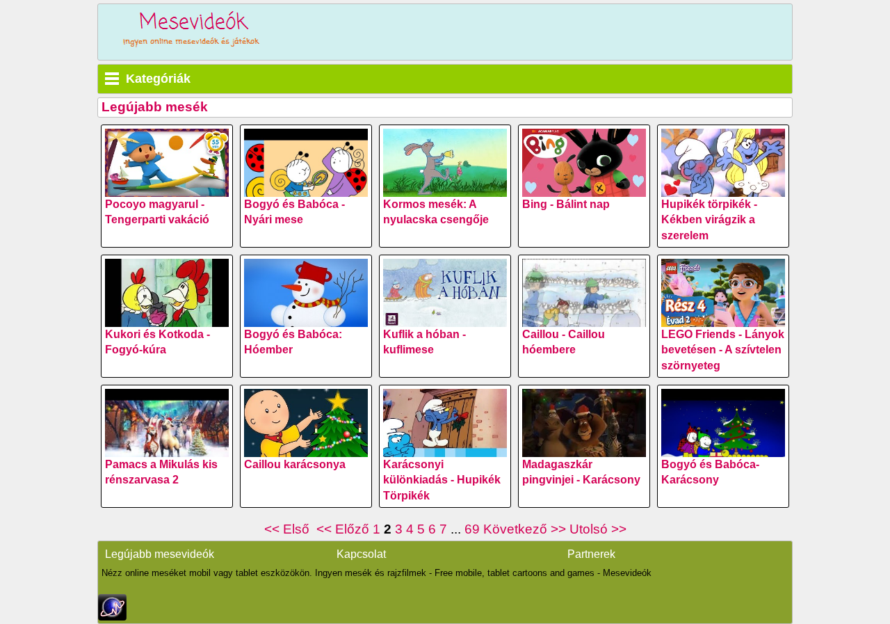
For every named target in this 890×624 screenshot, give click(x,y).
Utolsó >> (597, 529)
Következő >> (524, 529)
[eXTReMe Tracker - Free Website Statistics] (112, 617)
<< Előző (342, 529)
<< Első (288, 529)
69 (472, 529)
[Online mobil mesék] (192, 32)
